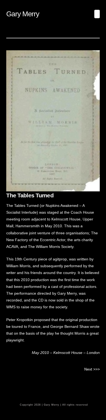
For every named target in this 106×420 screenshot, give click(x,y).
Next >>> (92, 369)
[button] (97, 14)
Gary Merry (22, 13)
